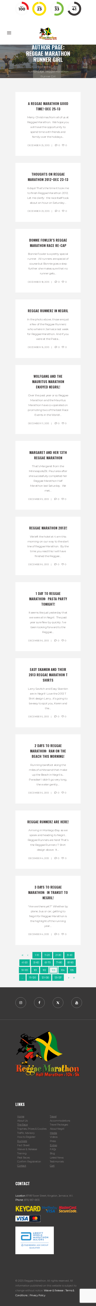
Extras (53, 1145)
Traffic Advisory (25, 1133)
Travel (53, 1116)
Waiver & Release (27, 1149)
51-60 (36, 962)
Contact (21, 1165)
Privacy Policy (37, 1295)
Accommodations (60, 1120)
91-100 (24, 970)
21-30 (58, 955)
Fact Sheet (23, 1145)
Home (47, 66)
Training (22, 1153)
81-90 (70, 962)
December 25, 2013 (38, 145)
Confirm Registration (29, 1161)
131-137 (58, 977)
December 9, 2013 (38, 499)
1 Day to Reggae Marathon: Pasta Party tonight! (48, 599)
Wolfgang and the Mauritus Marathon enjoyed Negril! (48, 381)
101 (35, 970)
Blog (52, 1153)
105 (72, 970)
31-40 (69, 955)
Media (53, 1133)
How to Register (26, 1137)
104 (62, 970)
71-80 (59, 962)
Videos (53, 1137)
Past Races (23, 1157)
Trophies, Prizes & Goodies (31, 1128)
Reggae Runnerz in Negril (48, 310)
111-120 (32, 977)
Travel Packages (59, 1124)
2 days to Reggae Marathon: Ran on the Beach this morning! (48, 751)
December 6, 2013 (38, 564)
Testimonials (57, 1161)
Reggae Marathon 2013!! (48, 527)
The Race (22, 1124)
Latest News (57, 1157)
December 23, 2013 (38, 211)
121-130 (45, 977)
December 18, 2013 (38, 282)
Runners (22, 1141)
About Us (22, 1120)
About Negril (57, 1128)
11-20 (47, 955)
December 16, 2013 (38, 347)
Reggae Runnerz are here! (48, 821)
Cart (52, 1165)
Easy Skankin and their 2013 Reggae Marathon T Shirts (49, 675)
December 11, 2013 (38, 423)
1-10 (37, 955)
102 (44, 970)
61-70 (47, 962)
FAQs (53, 1149)
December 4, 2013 (38, 858)
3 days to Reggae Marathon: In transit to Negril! (48, 892)
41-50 (24, 962)
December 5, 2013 (38, 716)
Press (53, 1141)
